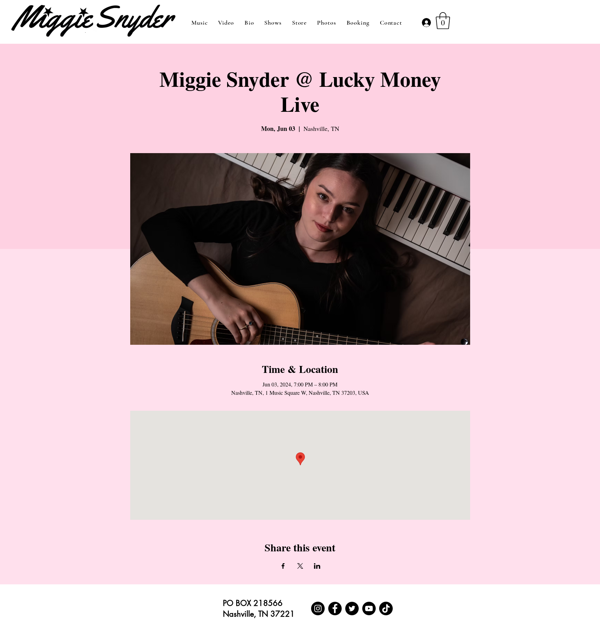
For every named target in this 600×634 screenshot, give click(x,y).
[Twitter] (352, 608)
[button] (443, 20)
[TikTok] (386, 608)
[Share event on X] (300, 566)
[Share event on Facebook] (283, 566)
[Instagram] (318, 608)
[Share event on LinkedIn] (317, 566)
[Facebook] (335, 608)
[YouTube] (369, 608)
